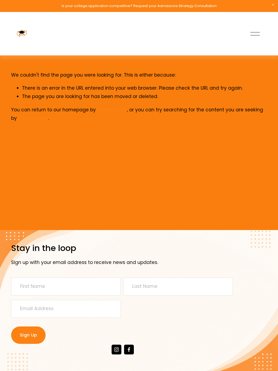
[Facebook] (129, 349)
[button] (273, 5)
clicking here (112, 109)
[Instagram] (116, 349)
